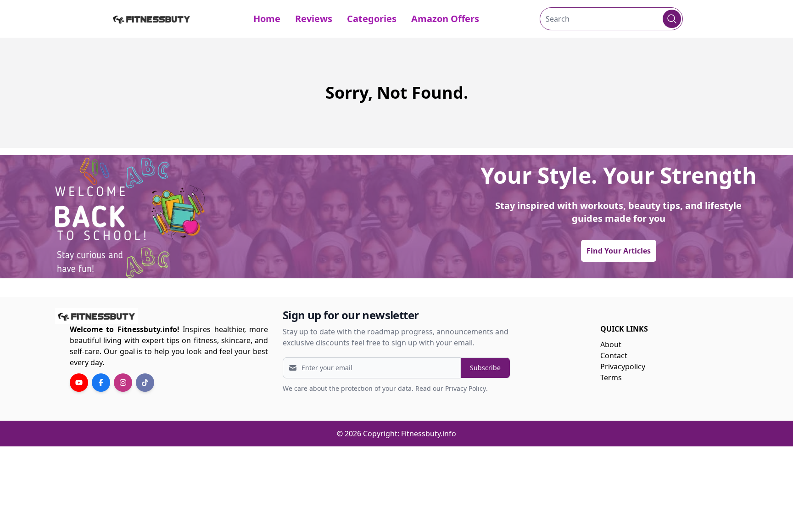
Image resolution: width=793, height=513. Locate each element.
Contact (613, 355)
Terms (611, 377)
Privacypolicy (622, 366)
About (610, 344)
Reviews (313, 18)
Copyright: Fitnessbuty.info (409, 433)
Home (266, 18)
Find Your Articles (618, 251)
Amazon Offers (445, 18)
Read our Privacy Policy (450, 388)
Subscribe (485, 367)
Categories (371, 18)
